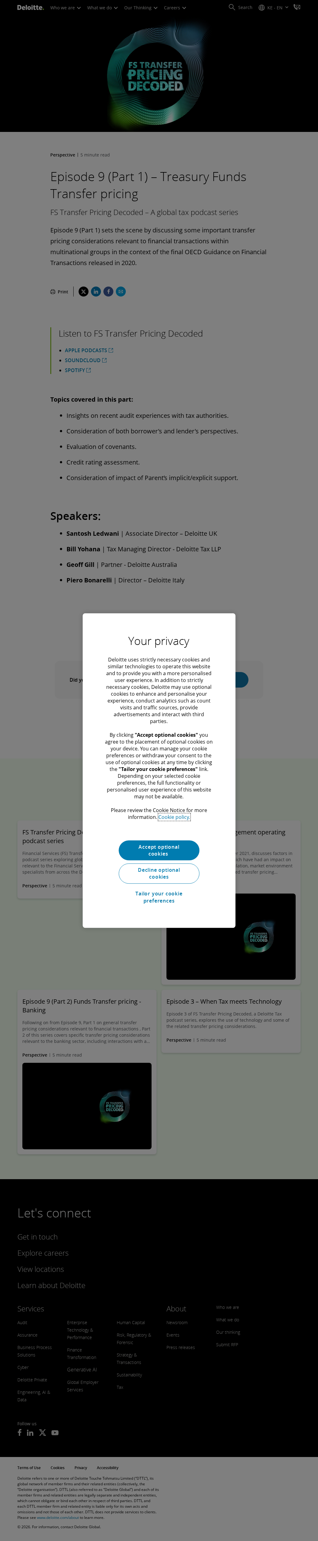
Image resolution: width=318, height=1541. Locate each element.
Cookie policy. (174, 817)
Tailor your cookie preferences (158, 897)
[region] (159, 770)
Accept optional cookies (159, 850)
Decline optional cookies (159, 873)
